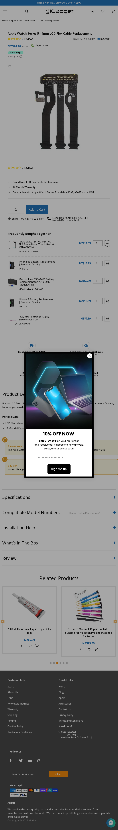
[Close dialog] (89, 356)
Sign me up (59, 469)
